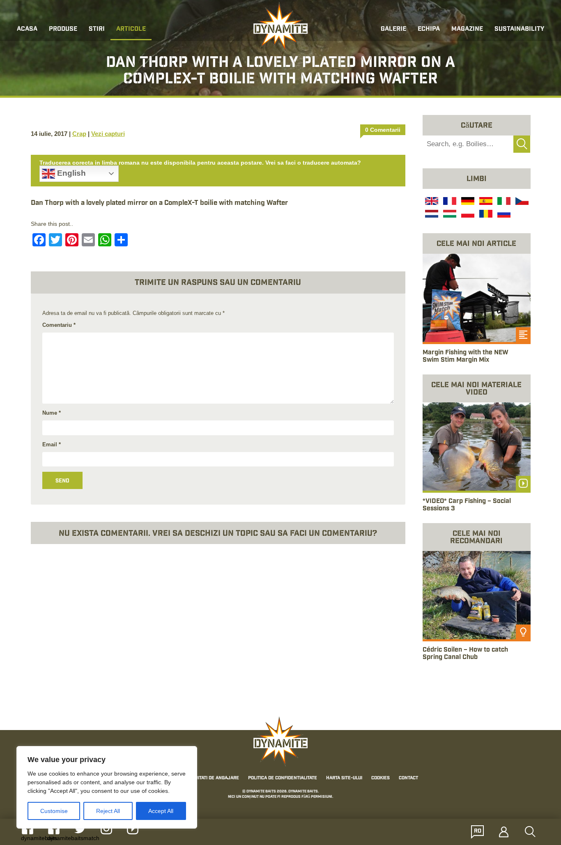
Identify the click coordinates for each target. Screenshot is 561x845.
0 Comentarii (382, 129)
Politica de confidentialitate (282, 778)
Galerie (393, 29)
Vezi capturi (108, 133)
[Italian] (503, 202)
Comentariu (59, 325)
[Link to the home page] (280, 27)
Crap (79, 133)
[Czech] (521, 202)
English (70, 173)
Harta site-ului (344, 778)
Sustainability (519, 29)
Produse (63, 29)
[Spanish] (485, 202)
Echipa (429, 29)
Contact (408, 778)
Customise (54, 811)
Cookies (380, 778)
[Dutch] (430, 215)
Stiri (97, 29)
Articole (131, 29)
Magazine (467, 29)
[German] (467, 202)
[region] (106, 787)
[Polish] (467, 215)
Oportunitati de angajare (208, 778)
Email (51, 444)
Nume (51, 413)
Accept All (160, 811)
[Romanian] (485, 215)
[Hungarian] (448, 215)
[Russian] (503, 215)
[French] (448, 202)
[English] (430, 202)
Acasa (27, 29)
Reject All (108, 811)
